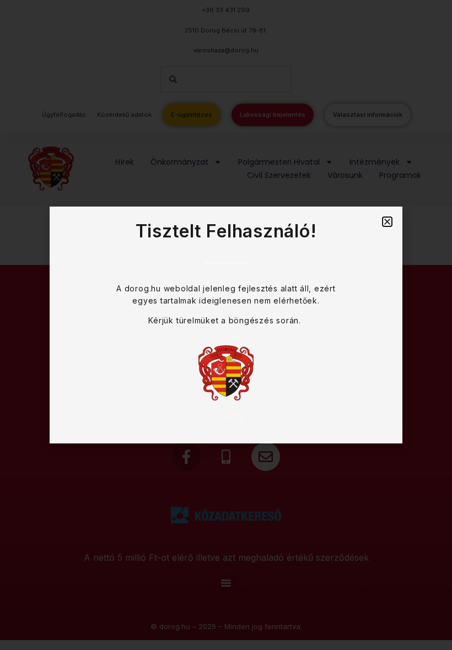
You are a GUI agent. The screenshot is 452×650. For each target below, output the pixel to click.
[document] (226, 325)
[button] (387, 222)
